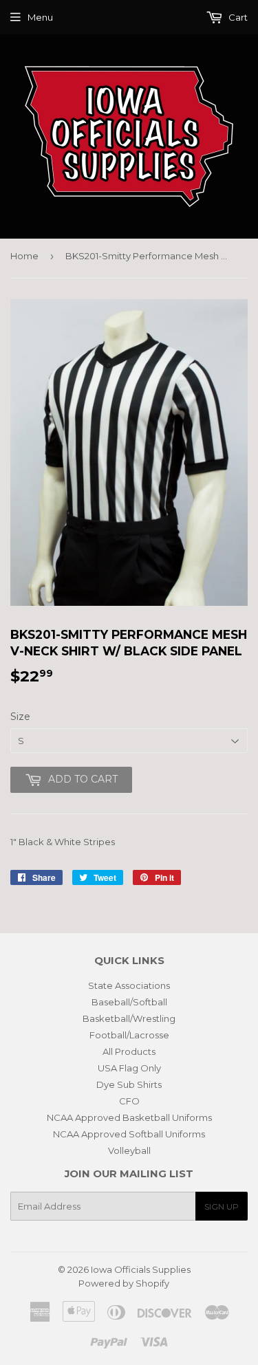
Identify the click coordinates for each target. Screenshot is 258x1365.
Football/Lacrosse (129, 1034)
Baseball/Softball (129, 1001)
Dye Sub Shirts (129, 1084)
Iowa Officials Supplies (141, 1269)
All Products (129, 1051)
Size (20, 716)
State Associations (129, 985)
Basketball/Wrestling (129, 1018)
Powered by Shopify (123, 1283)
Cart (237, 17)
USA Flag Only (129, 1067)
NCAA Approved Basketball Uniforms (129, 1117)
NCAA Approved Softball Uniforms (129, 1133)
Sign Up (221, 1206)
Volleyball (129, 1150)
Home (24, 255)
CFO (129, 1100)
